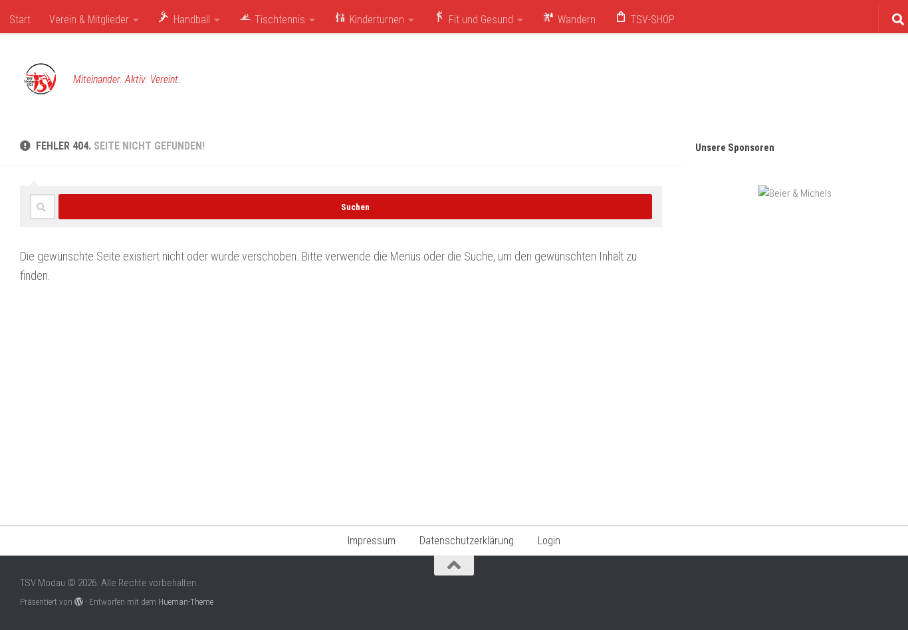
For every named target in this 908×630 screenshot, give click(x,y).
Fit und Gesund (479, 19)
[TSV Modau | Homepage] (40, 80)
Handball (190, 19)
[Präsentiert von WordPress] (78, 601)
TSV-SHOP (651, 19)
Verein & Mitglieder (89, 19)
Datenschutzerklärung (466, 540)
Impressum (372, 540)
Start (20, 19)
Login (549, 540)
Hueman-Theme (185, 602)
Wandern (575, 19)
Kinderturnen (375, 19)
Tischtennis (278, 19)
